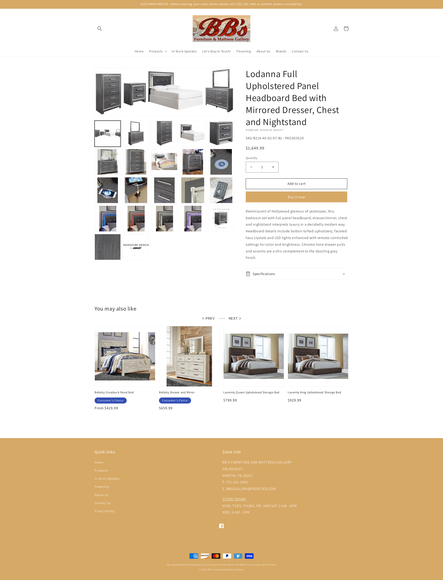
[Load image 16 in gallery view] (108, 219)
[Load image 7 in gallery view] (136, 162)
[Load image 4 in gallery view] (193, 133)
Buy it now (296, 197)
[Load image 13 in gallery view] (164, 190)
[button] (100, 29)
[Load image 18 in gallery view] (164, 219)
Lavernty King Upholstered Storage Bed (314, 392)
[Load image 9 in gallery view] (193, 162)
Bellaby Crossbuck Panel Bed (114, 392)
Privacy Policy (105, 511)
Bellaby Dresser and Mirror (177, 392)
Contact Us (103, 503)
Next (233, 318)
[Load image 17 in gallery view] (136, 219)
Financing (102, 486)
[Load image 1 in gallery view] (108, 133)
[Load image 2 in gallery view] (136, 133)
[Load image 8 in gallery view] (164, 162)
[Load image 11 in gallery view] (108, 190)
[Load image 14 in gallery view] (193, 190)
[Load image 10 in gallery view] (221, 162)
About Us (101, 495)
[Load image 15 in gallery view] (221, 190)
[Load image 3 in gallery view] (164, 133)
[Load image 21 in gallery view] (108, 247)
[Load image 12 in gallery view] (136, 190)
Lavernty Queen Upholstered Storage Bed (251, 392)
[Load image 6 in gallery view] (108, 162)
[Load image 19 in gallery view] (193, 219)
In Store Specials (107, 478)
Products (101, 470)
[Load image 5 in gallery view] (221, 133)
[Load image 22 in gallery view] (136, 247)
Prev (210, 318)
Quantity (251, 158)
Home (99, 462)
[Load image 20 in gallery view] (221, 219)
